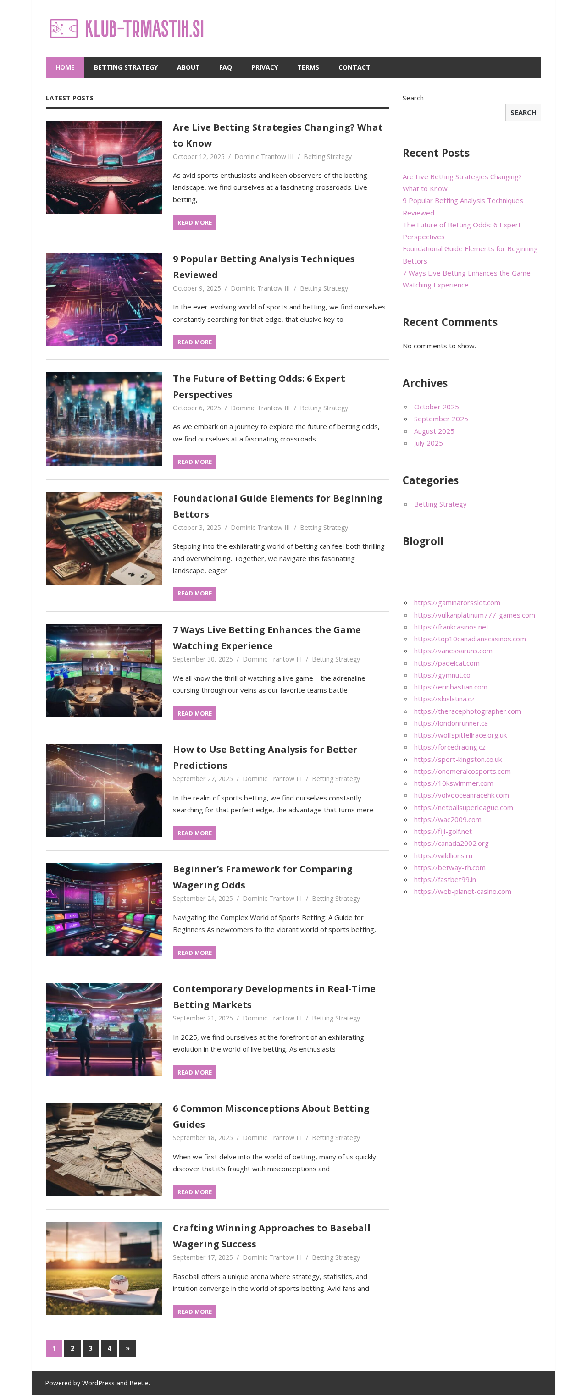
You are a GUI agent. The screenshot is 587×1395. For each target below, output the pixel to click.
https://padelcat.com (447, 662)
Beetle (139, 1382)
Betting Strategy (126, 67)
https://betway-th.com (450, 867)
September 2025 (441, 418)
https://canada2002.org (451, 843)
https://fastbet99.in (445, 879)
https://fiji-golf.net (443, 831)
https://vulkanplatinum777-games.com (474, 614)
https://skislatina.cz (444, 698)
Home (65, 67)
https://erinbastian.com (450, 686)
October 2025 (436, 406)
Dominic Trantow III (264, 156)
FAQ (225, 67)
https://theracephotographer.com (467, 711)
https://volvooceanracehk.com (461, 795)
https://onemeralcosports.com (462, 771)
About (188, 67)
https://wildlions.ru (443, 855)
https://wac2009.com (448, 819)
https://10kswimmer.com (453, 783)
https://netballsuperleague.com (463, 807)
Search (413, 97)
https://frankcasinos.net (451, 626)
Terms (308, 67)
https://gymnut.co (442, 674)
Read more (194, 222)
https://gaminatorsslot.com (457, 602)
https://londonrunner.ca (451, 723)
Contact (354, 67)
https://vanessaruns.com (453, 650)
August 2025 (434, 431)
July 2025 (428, 442)
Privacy (264, 67)
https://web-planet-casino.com (462, 891)
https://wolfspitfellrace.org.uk (460, 734)
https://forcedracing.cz (450, 746)
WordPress (98, 1382)
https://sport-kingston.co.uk (458, 759)
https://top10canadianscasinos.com (470, 638)
